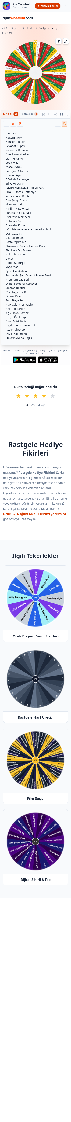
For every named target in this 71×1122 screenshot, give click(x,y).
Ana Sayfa (12, 28)
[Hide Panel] (66, 114)
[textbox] (35, 235)
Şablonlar (28, 28)
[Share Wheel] (56, 114)
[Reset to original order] (64, 123)
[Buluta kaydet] (44, 114)
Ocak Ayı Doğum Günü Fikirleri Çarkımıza (34, 514)
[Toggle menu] (64, 18)
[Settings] (61, 114)
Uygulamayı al (49, 5)
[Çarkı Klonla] (50, 114)
